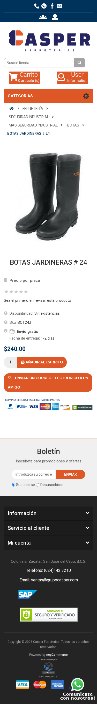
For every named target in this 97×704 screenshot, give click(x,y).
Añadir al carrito (44, 362)
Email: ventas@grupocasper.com (48, 580)
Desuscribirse (51, 484)
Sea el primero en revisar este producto (37, 300)
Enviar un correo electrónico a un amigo (48, 382)
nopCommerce (57, 655)
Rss (55, 595)
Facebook (42, 595)
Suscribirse (25, 484)
